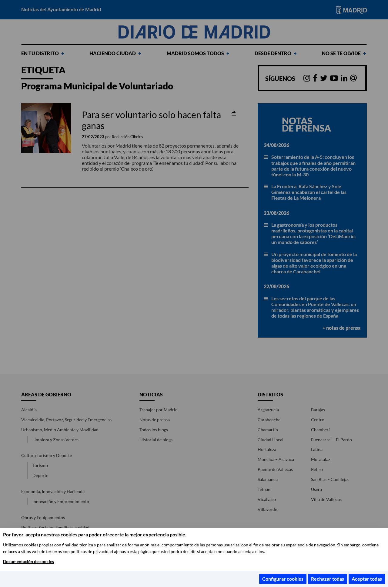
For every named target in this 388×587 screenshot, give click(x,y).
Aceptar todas (367, 579)
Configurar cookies (282, 579)
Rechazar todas (327, 579)
